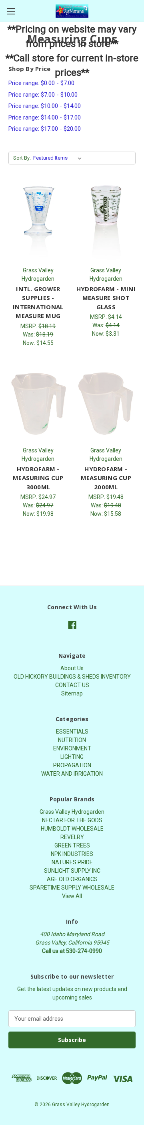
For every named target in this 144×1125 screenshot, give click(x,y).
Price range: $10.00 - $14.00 (44, 105)
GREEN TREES (72, 845)
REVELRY (72, 837)
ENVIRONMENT (72, 748)
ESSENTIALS (72, 731)
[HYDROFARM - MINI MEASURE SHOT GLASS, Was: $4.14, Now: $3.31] (106, 223)
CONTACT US (72, 685)
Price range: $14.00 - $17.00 (44, 117)
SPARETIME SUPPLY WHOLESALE (72, 887)
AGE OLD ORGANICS (72, 879)
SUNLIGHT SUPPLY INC (72, 871)
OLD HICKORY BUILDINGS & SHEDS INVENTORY (72, 676)
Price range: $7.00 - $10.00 (43, 94)
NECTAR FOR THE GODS (72, 820)
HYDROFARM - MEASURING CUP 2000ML (106, 478)
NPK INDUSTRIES (72, 854)
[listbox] (59, 158)
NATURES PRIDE (72, 862)
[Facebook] (72, 625)
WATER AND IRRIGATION (72, 773)
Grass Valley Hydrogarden (72, 812)
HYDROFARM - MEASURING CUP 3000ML (38, 478)
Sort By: (22, 158)
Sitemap (72, 693)
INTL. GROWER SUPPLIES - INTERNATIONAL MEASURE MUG (38, 302)
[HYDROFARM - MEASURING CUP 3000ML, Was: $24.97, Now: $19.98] (38, 403)
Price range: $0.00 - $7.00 (41, 83)
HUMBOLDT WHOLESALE (72, 828)
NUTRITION (72, 740)
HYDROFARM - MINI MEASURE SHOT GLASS (106, 298)
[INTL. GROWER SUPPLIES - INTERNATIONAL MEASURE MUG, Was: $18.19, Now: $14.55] (38, 223)
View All (72, 896)
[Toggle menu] (11, 11)
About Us (72, 668)
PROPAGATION (72, 765)
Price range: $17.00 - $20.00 (44, 128)
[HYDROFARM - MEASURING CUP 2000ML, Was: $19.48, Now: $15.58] (106, 403)
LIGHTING (72, 757)
